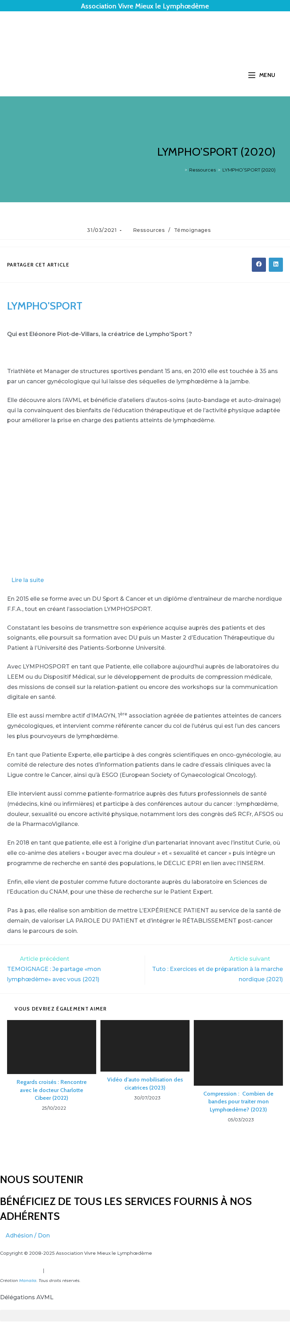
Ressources (149, 230)
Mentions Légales (21, 1270)
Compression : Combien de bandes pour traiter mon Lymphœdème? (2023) (238, 1101)
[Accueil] (180, 170)
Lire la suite (27, 580)
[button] (145, 580)
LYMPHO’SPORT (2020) (249, 170)
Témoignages (192, 230)
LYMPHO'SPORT (44, 305)
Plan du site (58, 1270)
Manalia (27, 1280)
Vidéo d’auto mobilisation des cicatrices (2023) (145, 1083)
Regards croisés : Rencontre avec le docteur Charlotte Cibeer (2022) (52, 1090)
